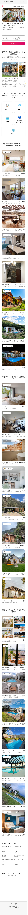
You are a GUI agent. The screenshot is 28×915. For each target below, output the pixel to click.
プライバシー (11, 908)
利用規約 (17, 908)
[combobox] (13, 34)
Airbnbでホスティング (18, 6)
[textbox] (7, 39)
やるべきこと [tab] (18, 846)
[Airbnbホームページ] (3, 6)
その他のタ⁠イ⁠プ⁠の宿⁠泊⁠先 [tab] (7, 846)
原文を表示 (22, 2)
